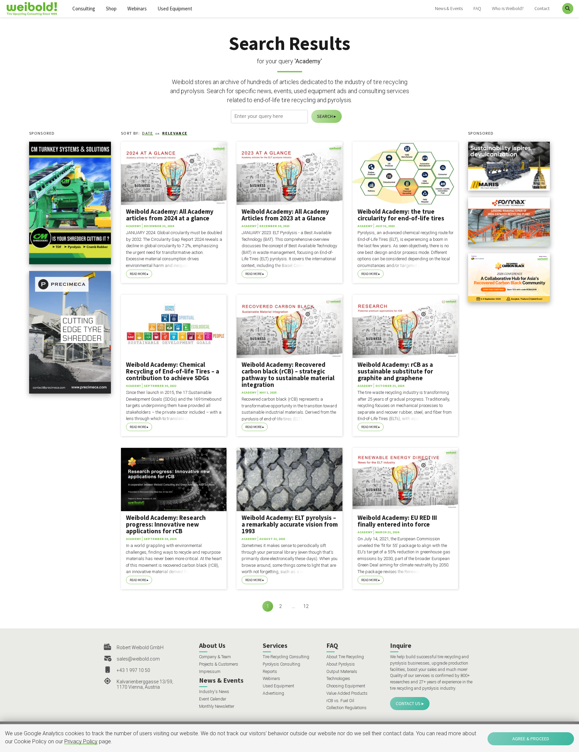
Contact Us (408, 703)
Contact (542, 8)
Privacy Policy (81, 741)
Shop (111, 8)
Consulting (83, 8)
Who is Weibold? (508, 8)
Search (325, 116)
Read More (138, 274)
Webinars (137, 8)
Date (147, 133)
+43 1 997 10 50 (133, 670)
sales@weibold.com (138, 659)
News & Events (449, 8)
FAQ (477, 8)
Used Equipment (174, 8)
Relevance (174, 133)
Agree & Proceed (530, 739)
